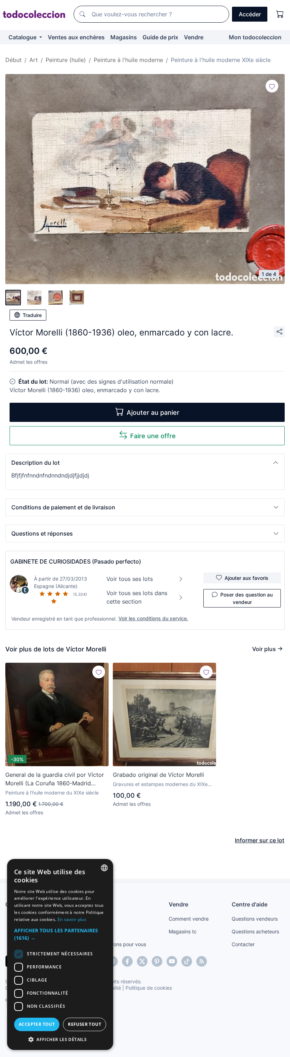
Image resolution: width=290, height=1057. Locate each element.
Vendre (193, 37)
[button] (145, 462)
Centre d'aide (249, 904)
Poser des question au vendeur (246, 598)
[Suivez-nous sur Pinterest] (157, 961)
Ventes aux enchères (76, 37)
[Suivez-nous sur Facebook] (127, 961)
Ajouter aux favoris (246, 578)
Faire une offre (153, 436)
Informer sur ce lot (259, 840)
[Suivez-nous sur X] (142, 961)
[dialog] (60, 954)
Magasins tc (183, 931)
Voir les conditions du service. (153, 618)
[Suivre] (272, 86)
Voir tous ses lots (129, 578)
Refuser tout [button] (84, 1024)
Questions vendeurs (255, 919)
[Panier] (280, 14)
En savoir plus (72, 919)
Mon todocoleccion (255, 37)
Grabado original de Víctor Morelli (158, 774)
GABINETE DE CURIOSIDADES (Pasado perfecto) (75, 561)
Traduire (32, 315)
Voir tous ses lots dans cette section (136, 597)
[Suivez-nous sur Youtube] (172, 961)
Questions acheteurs (255, 931)
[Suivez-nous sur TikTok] (186, 961)
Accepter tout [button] (37, 1024)
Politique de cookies (149, 988)
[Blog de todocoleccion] (201, 961)
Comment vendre (189, 919)
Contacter (243, 944)
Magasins (123, 37)
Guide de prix (160, 37)
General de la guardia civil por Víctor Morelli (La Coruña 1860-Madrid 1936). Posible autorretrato (54, 779)
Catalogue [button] (23, 37)
